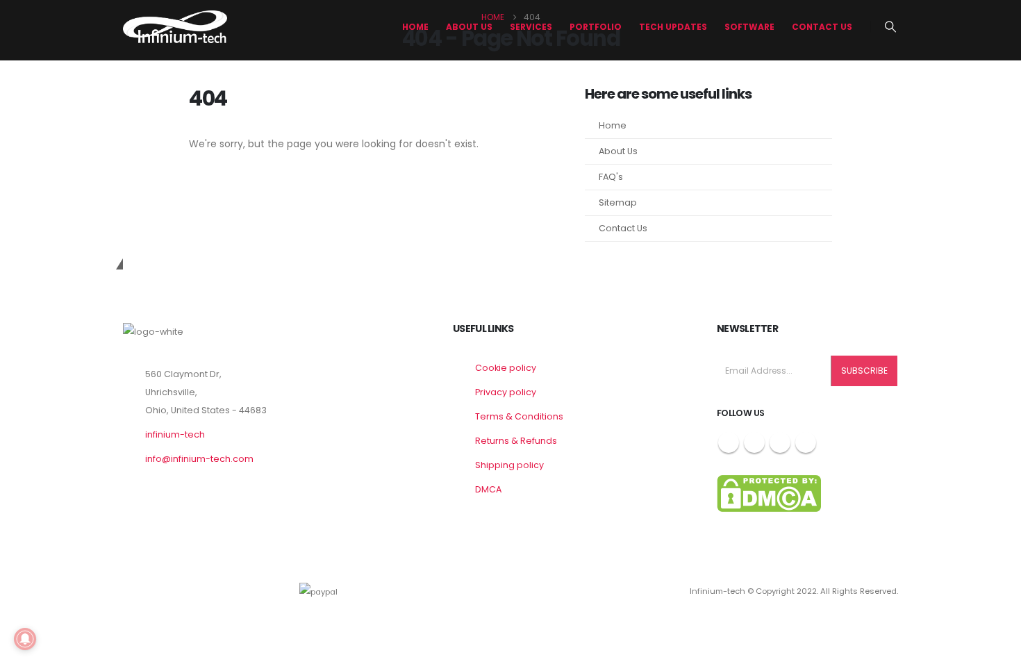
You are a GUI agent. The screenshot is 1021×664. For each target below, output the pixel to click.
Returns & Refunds (516, 441)
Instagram (780, 442)
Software (749, 27)
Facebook (728, 442)
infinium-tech (175, 434)
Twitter (754, 442)
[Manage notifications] (25, 639)
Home (415, 27)
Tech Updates (673, 27)
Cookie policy (505, 368)
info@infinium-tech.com (199, 459)
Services (531, 27)
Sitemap (618, 202)
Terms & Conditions (519, 416)
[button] (890, 27)
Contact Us (822, 27)
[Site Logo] (175, 26)
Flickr (805, 442)
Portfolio (596, 27)
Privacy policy (505, 392)
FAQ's (611, 177)
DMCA (488, 489)
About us (469, 27)
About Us (618, 151)
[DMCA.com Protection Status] (769, 493)
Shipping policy (509, 465)
